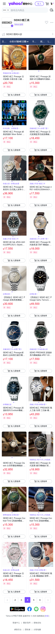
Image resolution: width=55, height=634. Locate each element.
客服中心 (16, 622)
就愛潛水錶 (43, 41)
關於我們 (26, 622)
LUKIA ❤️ (51, 41)
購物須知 (37, 622)
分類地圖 (37, 629)
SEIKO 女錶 (35, 41)
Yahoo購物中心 (20, 4)
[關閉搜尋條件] (8, 10)
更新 (47, 615)
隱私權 (27, 629)
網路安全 (18, 629)
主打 (4, 41)
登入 (39, 3)
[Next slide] (25, 57)
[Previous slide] (4, 57)
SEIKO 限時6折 (14, 34)
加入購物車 (15, 94)
